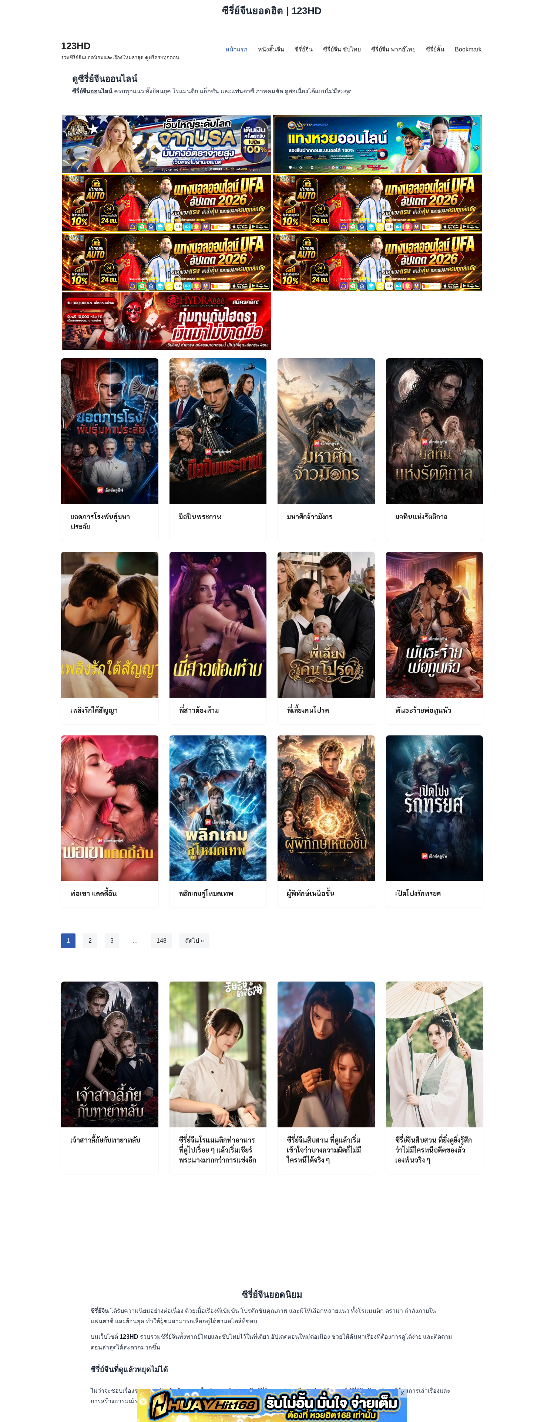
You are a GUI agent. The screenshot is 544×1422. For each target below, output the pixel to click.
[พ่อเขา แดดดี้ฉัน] (109, 808)
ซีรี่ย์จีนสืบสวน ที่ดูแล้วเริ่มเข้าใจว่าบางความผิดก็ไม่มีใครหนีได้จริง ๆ (324, 1150)
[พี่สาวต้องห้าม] (218, 625)
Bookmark (468, 49)
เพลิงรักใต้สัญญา (94, 710)
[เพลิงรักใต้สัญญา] (109, 625)
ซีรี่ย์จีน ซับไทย (342, 49)
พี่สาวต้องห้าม (199, 710)
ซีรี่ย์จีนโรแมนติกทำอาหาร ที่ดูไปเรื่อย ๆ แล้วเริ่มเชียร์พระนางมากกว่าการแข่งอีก (217, 1150)
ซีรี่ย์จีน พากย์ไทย (393, 49)
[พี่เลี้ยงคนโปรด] (326, 625)
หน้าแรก (236, 49)
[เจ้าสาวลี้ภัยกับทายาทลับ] (109, 1054)
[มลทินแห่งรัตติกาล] (434, 431)
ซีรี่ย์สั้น (435, 49)
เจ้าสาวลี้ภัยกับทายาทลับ (105, 1140)
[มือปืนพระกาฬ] (218, 431)
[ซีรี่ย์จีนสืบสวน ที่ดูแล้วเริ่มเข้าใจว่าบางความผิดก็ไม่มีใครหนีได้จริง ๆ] (326, 1054)
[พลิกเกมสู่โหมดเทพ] (218, 808)
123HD (130, 1337)
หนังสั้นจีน (271, 49)
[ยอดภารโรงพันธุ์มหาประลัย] (109, 431)
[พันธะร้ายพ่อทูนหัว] (434, 625)
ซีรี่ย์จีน (304, 49)
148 (162, 941)
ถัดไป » (194, 941)
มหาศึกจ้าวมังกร (309, 516)
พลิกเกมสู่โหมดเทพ (206, 893)
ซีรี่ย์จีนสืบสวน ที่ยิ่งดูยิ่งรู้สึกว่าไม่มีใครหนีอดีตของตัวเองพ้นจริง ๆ (433, 1150)
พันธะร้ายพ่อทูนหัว (423, 710)
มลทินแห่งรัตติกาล (421, 516)
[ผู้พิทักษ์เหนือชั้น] (326, 808)
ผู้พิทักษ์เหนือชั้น (311, 893)
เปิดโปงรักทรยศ (418, 893)
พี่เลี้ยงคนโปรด (308, 710)
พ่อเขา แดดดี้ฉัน (93, 893)
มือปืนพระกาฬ (200, 516)
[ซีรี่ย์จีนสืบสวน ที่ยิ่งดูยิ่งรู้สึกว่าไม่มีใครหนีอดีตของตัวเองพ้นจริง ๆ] (434, 1054)
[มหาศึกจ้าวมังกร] (326, 431)
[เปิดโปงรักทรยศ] (434, 808)
